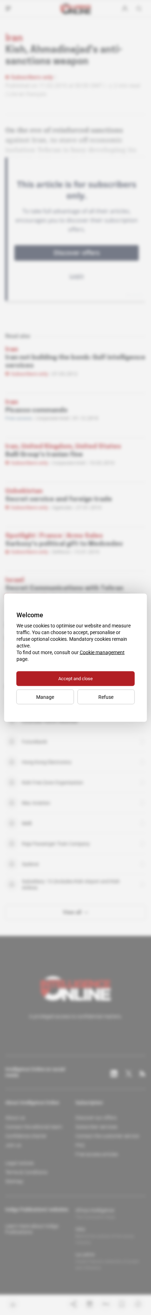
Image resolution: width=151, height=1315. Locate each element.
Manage (45, 697)
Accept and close (75, 678)
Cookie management (102, 652)
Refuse (105, 697)
